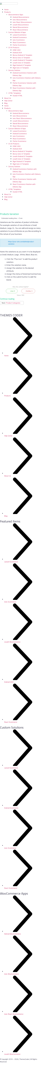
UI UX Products (13, 47)
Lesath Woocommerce (21, 24)
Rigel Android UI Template (22, 65)
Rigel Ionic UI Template (21, 67)
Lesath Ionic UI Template (21, 62)
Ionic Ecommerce (19, 40)
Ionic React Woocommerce (22, 22)
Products (7, 12)
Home (6, 9)
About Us (7, 98)
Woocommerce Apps (15, 14)
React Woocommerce (20, 29)
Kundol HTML (17, 95)
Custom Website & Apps (17, 32)
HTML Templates (14, 93)
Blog (5, 103)
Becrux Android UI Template (22, 55)
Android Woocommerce (21, 17)
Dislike (28, 291)
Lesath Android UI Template (22, 60)
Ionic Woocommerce (20, 19)
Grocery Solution (14, 70)
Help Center (8, 100)
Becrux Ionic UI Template (21, 57)
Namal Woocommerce (20, 27)
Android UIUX (17, 52)
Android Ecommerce (20, 37)
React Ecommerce (19, 42)
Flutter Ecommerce (19, 45)
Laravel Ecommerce (19, 35)
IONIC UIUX (16, 50)
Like (12, 291)
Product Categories (13, 303)
